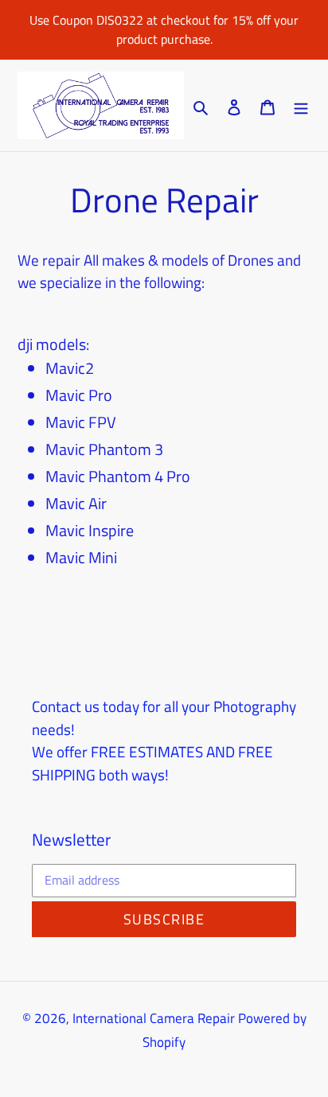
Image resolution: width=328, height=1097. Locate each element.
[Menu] (301, 106)
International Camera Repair (153, 1018)
